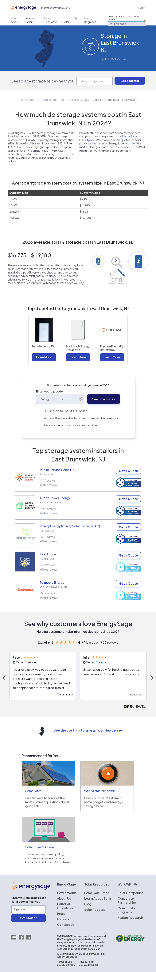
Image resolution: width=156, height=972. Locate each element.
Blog (87, 904)
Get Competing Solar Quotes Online (123, 18)
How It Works (67, 893)
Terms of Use (64, 961)
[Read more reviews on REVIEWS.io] (134, 707)
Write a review (48, 485)
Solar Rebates (94, 910)
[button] (43, 676)
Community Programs (126, 910)
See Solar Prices (103, 399)
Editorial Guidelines (65, 906)
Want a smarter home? (100, 791)
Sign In (141, 7)
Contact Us (65, 925)
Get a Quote (128, 471)
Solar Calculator (96, 893)
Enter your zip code (49, 391)
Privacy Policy (86, 961)
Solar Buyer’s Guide (39, 847)
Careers (63, 919)
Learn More (44, 357)
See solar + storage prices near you (42, 80)
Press (61, 914)
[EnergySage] (30, 889)
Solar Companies (130, 893)
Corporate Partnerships (127, 900)
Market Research (130, 918)
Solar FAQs (33, 791)
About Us (64, 898)
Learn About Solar (97, 898)
